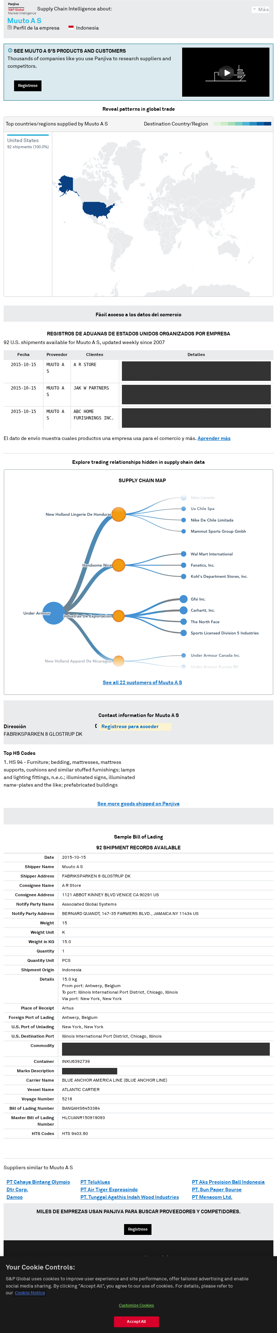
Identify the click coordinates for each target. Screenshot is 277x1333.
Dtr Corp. (17, 1189)
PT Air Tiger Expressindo (109, 1189)
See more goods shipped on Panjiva (138, 803)
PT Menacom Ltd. (212, 1197)
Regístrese (28, 86)
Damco (14, 1197)
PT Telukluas (95, 1182)
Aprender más (214, 438)
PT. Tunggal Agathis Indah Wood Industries (129, 1197)
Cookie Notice (30, 1293)
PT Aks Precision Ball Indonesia (228, 1182)
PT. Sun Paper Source (217, 1189)
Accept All (136, 1322)
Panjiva (22, 8)
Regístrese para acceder (130, 726)
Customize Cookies (136, 1305)
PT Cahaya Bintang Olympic (38, 1182)
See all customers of (142, 682)
